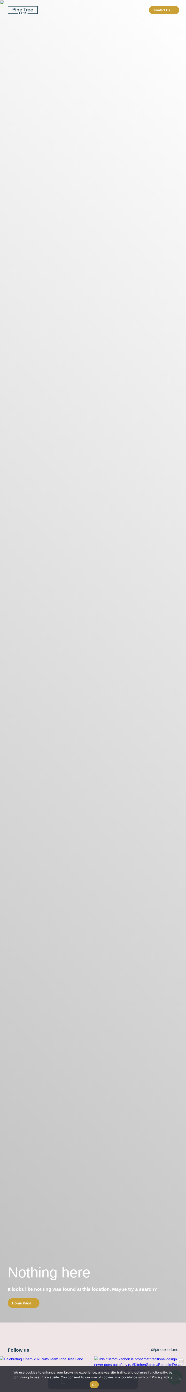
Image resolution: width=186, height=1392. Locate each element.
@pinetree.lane (164, 1349)
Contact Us (162, 10)
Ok (94, 1385)
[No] (180, 1379)
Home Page (21, 1303)
